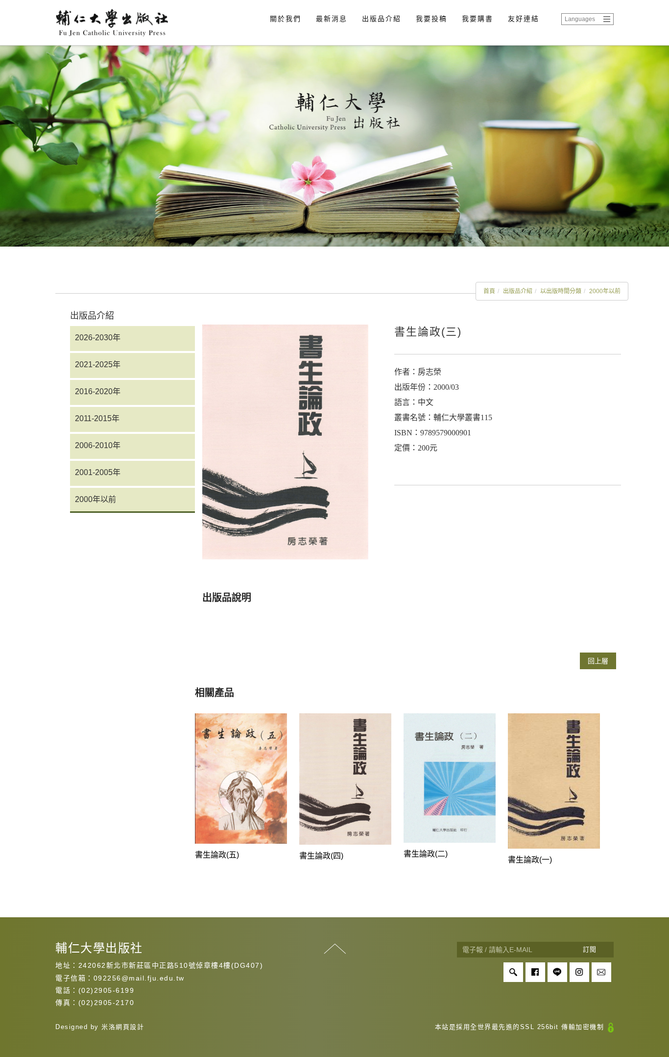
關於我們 (285, 19)
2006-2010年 (97, 445)
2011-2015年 (97, 418)
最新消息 (331, 19)
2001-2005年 (97, 472)
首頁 (489, 291)
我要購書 (477, 19)
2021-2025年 (97, 364)
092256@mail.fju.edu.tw (139, 978)
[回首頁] (111, 22)
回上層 (598, 661)
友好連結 (523, 19)
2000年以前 (605, 291)
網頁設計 (130, 1027)
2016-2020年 (97, 391)
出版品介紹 (381, 19)
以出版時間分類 (560, 291)
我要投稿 (431, 19)
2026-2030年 (97, 337)
